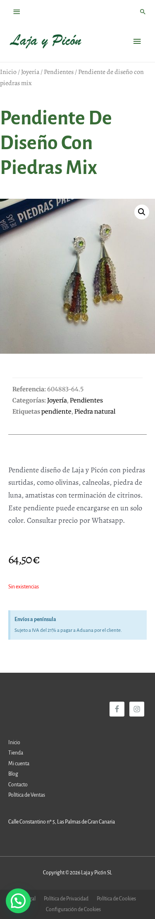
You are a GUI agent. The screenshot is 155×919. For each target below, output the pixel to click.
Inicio (8, 71)
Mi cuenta (18, 764)
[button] (141, 212)
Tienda (15, 753)
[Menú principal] (137, 41)
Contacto (18, 785)
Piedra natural (94, 411)
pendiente (56, 411)
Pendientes (59, 71)
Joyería (30, 71)
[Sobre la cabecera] (17, 12)
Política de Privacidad (66, 899)
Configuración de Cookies (73, 909)
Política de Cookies (116, 899)
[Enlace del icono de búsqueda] (143, 11)
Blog (13, 774)
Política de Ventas (26, 795)
